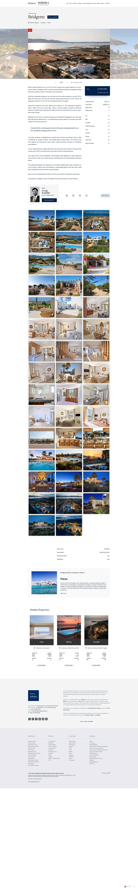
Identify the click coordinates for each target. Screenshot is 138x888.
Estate (50, 755)
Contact (107, 3)
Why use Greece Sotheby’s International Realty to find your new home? (98, 747)
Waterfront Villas (32, 741)
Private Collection (32, 755)
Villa (50, 760)
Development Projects (33, 760)
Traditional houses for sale (34, 753)
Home (81, 721)
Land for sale (31, 750)
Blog (94, 3)
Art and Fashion (52, 744)
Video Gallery (31, 758)
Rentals (80, 3)
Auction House (92, 756)
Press (98, 3)
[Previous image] (55, 82)
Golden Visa (53, 178)
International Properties (33, 762)
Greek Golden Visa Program (94, 708)
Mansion (50, 756)
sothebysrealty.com (93, 762)
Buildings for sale (32, 751)
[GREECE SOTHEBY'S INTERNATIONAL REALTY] (38, 3)
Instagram (98, 715)
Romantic (51, 750)
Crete (70, 753)
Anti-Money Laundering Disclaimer (35, 778)
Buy (68, 3)
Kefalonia (71, 756)
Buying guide (31, 763)
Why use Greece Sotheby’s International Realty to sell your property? (98, 750)
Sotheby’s (91, 760)
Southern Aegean (34, 22)
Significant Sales (93, 753)
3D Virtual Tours (31, 756)
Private (75, 3)
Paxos (70, 758)
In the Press (92, 743)
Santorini (71, 755)
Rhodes (65, 701)
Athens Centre (72, 741)
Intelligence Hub (87, 3)
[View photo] (69, 54)
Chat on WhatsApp (35, 712)
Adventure (51, 743)
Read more (63, 593)
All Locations (72, 760)
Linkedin (92, 715)
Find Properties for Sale (33, 765)
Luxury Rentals (52, 741)
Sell (71, 3)
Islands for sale (31, 748)
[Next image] (67, 82)
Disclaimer (90, 721)
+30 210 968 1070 (35, 709)
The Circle (91, 763)
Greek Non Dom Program (70, 178)
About (102, 3)
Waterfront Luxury (53, 751)
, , (46, 707)
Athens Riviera (72, 743)
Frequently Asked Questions (95, 758)
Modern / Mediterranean (54, 758)
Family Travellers (52, 746)
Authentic (51, 753)
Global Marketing (93, 744)
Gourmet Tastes (52, 748)
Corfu (80, 701)
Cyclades (43, 22)
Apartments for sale (32, 744)
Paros (49, 22)
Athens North (72, 744)
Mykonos (83, 699)
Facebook (87, 715)
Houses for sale (32, 13)
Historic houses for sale (33, 746)
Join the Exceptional (94, 755)
